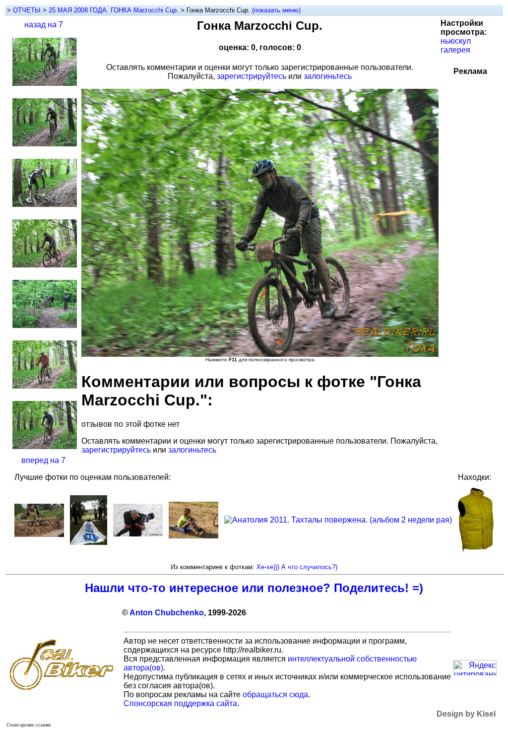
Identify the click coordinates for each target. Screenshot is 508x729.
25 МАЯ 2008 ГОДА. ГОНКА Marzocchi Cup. (115, 10)
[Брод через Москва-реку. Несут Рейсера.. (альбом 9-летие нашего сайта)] (138, 534)
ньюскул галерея (456, 45)
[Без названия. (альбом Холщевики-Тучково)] (193, 535)
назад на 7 (43, 24)
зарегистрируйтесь (251, 76)
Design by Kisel (466, 714)
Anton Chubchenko (166, 612)
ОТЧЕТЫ (27, 10)
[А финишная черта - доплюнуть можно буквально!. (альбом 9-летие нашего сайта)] (88, 542)
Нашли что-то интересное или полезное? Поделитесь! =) (254, 588)
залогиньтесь (328, 76)
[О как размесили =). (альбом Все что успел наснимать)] (39, 534)
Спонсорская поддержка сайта (180, 703)
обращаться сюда (275, 694)
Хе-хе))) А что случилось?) (296, 567)
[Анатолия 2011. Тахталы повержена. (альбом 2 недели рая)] (338, 520)
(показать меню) (276, 10)
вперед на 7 (43, 460)
